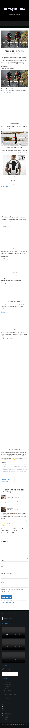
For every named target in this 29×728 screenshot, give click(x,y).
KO (8, 523)
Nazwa (3, 560)
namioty (26, 468)
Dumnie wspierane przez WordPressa (9, 724)
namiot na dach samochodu (17, 468)
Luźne (5, 696)
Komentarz (4, 544)
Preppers (6, 707)
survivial (24, 471)
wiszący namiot (14, 472)
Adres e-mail (4, 566)
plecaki (10, 469)
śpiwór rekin (24, 469)
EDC (5, 692)
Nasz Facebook (5, 614)
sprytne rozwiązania (11, 471)
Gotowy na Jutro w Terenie (10, 694)
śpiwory (4, 471)
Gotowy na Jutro (14, 9)
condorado (19, 53)
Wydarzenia (6, 715)
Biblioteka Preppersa (9, 684)
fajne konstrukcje (19, 466)
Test (5, 711)
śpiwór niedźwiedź (16, 469)
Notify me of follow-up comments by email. (12, 589)
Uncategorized (7, 713)
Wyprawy (6, 717)
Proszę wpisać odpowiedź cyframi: (9, 580)
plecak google (5, 469)
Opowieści (6, 702)
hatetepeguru (10, 495)
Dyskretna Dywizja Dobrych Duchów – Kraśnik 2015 (7, 479)
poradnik (6, 705)
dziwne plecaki (11, 466)
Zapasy (5, 719)
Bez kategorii (14, 464)
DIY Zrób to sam (7, 690)
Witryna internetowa (6, 573)
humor (7, 468)
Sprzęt (5, 709)
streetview (19, 471)
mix (9, 468)
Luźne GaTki (7, 698)
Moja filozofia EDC (22, 477)
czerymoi (6, 688)
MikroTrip (6, 700)
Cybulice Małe (7, 686)
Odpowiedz (25, 505)
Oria (24, 724)
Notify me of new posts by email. (10, 591)
